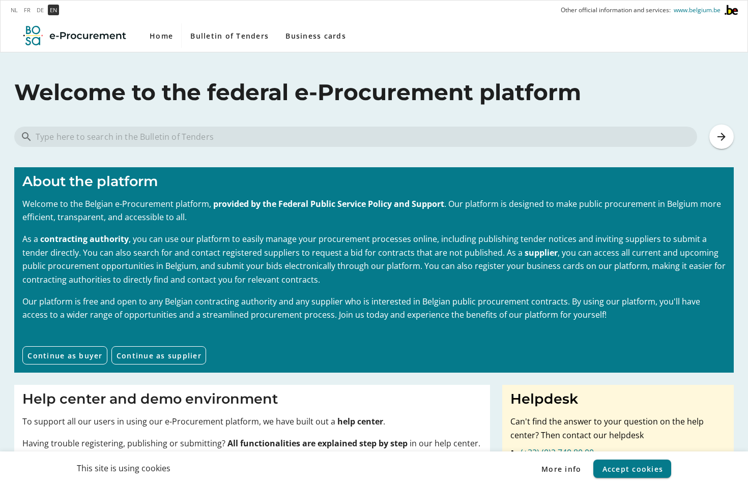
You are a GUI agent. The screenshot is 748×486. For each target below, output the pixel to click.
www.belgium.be (697, 10)
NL (14, 10)
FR (27, 10)
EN (53, 10)
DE (40, 10)
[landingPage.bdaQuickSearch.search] (721, 137)
